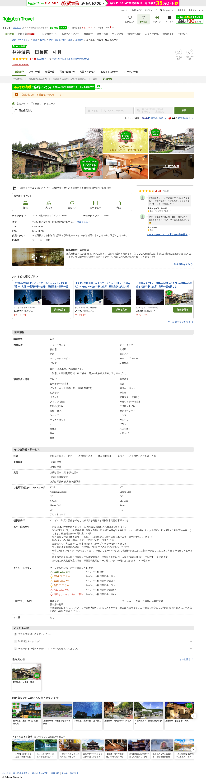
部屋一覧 (49, 71)
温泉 (95, 79)
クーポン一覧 (131, 71)
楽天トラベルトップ (21, 40)
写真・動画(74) (67, 71)
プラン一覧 (34, 71)
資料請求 (74, 773)
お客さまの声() (110, 71)
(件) (40, 59)
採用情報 (55, 773)
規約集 (64, 773)
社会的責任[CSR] (40, 773)
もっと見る (185, 659)
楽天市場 (181, 10)
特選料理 (18, 79)
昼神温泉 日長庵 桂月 (37, 52)
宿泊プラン (22, 104)
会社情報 (6, 773)
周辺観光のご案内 (38, 79)
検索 (184, 110)
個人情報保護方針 (21, 773)
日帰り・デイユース (45, 104)
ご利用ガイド (136, 10)
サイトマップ (151, 10)
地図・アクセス (88, 71)
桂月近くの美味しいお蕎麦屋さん (70, 79)
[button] (39, 665)
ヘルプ (124, 10)
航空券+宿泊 (157, 118)
